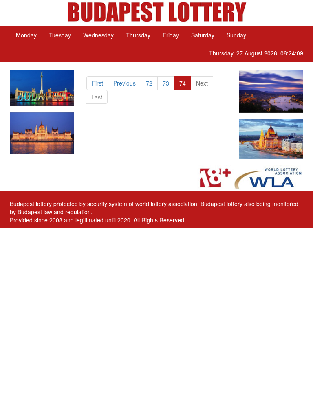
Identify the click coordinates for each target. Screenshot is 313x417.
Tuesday (60, 35)
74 (182, 83)
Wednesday (98, 35)
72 (149, 83)
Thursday (138, 35)
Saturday (202, 35)
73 (166, 83)
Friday (171, 35)
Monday (26, 35)
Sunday (236, 35)
